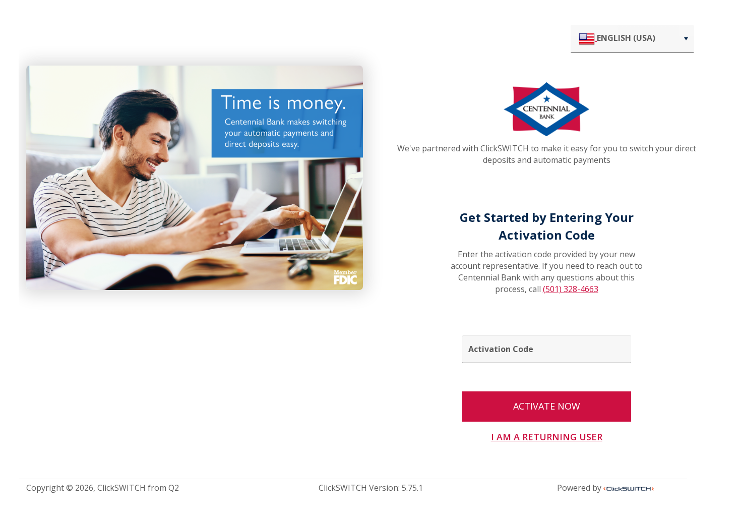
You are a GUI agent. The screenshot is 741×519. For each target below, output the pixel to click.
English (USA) (626, 37)
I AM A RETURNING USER (546, 437)
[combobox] (632, 39)
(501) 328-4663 (570, 289)
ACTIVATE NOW (546, 406)
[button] (686, 38)
